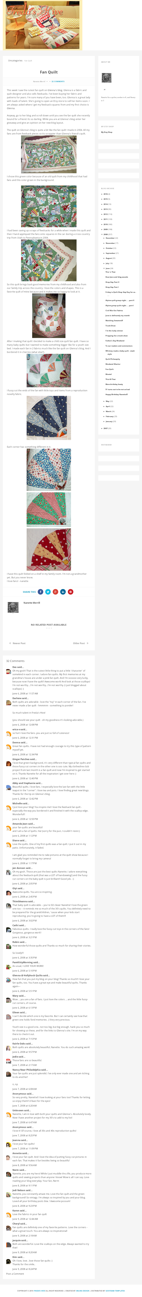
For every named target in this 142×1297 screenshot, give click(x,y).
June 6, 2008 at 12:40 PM (25, 778)
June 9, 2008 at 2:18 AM (24, 1235)
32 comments (58, 81)
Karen (15, 1210)
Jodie (15, 1056)
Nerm (15, 1169)
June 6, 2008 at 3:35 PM (24, 957)
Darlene (16, 698)
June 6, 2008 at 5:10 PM (24, 970)
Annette (17, 1153)
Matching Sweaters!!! (114, 320)
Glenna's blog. (55, 90)
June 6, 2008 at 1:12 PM (24, 835)
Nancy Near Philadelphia (26, 1069)
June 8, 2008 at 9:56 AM (24, 1165)
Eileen (15, 1012)
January (109, 421)
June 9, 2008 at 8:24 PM (24, 1269)
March (108, 411)
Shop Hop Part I (112, 287)
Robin (15, 942)
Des (14, 667)
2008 (106, 234)
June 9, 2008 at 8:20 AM (24, 1252)
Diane (15, 840)
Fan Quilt (109, 369)
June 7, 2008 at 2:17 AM (24, 1065)
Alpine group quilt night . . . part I (120, 305)
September (110, 253)
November (110, 243)
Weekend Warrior (113, 364)
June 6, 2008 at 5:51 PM (24, 991)
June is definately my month (118, 315)
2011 (106, 219)
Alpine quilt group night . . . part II (120, 300)
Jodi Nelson (18, 1190)
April (108, 406)
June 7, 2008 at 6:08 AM (24, 1089)
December (110, 238)
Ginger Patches (20, 759)
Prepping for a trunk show (117, 336)
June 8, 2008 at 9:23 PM (24, 1205)
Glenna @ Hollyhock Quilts (27, 975)
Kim (14, 1257)
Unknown (18, 1110)
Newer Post (19, 643)
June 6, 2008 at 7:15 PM (24, 1038)
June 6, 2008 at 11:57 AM (25, 693)
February (109, 416)
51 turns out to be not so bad (118, 389)
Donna (16, 742)
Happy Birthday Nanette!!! (117, 394)
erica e (16, 729)
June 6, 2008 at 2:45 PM (24, 896)
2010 (106, 224)
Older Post (79, 643)
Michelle (17, 803)
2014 (106, 204)
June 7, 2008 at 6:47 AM (24, 1122)
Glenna (11, 108)
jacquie (16, 1240)
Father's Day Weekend (115, 341)
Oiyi (14, 888)
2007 (106, 428)
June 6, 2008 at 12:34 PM (25, 754)
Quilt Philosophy (113, 359)
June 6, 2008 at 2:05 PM (24, 883)
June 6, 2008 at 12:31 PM (25, 737)
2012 (106, 214)
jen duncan (18, 868)
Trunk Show (111, 325)
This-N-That (111, 379)
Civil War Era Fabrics (114, 310)
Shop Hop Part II (112, 282)
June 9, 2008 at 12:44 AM (25, 1218)
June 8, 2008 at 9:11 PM (24, 1185)
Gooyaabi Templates (115, 1291)
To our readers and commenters (119, 346)
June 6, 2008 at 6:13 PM (24, 1007)
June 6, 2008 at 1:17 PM (24, 863)
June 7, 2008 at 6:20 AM (24, 1105)
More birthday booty (114, 384)
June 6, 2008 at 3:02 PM (24, 920)
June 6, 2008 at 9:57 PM (24, 1051)
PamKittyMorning (22, 962)
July (107, 263)
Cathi (15, 925)
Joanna (16, 1140)
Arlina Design (82, 1291)
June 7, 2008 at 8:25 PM (24, 1135)
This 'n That (110, 272)
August (109, 258)
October (109, 248)
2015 (106, 199)
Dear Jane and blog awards (117, 277)
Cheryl (16, 1223)
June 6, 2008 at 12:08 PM (25, 724)
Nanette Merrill (32, 602)
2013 (106, 209)
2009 (106, 229)
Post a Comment (15, 1273)
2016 (106, 194)
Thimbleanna (20, 901)
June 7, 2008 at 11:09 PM (25, 1148)
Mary (15, 995)
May (107, 401)
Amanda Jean (20, 823)
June (108, 268)
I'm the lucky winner (114, 331)
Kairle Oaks (19, 1043)
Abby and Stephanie (23, 783)
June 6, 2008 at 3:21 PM (24, 937)
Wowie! (109, 374)
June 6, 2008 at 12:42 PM (25, 798)
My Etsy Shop (106, 132)
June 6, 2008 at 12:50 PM (25, 819)
